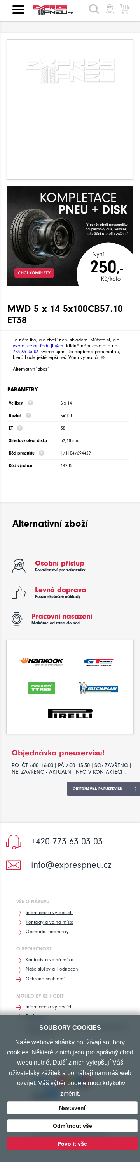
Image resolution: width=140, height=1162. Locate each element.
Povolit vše (72, 1144)
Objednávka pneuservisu (97, 789)
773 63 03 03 (25, 351)
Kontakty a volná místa (50, 922)
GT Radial (98, 661)
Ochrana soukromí (45, 979)
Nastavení (72, 1108)
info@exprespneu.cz (71, 864)
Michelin (98, 686)
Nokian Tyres (41, 686)
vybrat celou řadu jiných (38, 345)
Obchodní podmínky (47, 931)
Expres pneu (56, 10)
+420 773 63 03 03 (67, 841)
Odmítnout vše (72, 1126)
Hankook (41, 661)
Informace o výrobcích (49, 912)
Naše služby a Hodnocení (52, 969)
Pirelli (70, 713)
